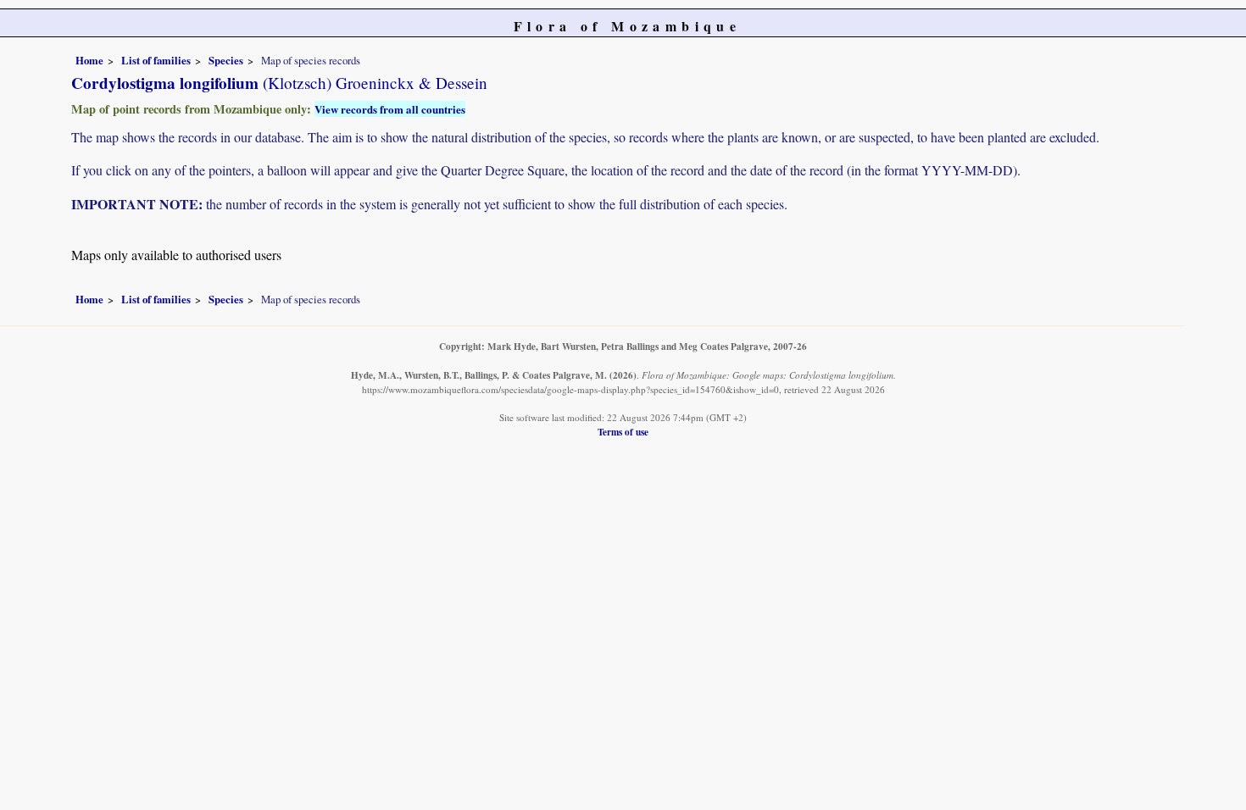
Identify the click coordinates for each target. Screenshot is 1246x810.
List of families (156, 60)
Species (226, 60)
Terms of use (623, 431)
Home (89, 60)
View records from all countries (389, 109)
